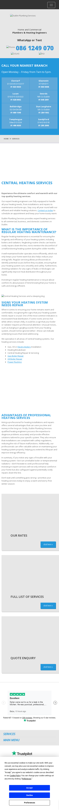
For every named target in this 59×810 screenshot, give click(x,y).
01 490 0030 (15, 125)
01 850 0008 (43, 86)
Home (6, 139)
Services (15, 139)
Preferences (29, 803)
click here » (48, 544)
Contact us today (45, 210)
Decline (29, 795)
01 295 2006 (43, 125)
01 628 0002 (15, 99)
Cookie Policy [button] (15, 776)
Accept (29, 788)
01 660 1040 (15, 112)
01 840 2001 (43, 99)
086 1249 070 (35, 48)
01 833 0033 (15, 86)
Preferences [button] (26, 779)
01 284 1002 (43, 112)
